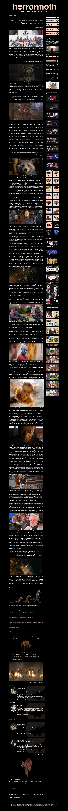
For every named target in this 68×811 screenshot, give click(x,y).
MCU (34, 781)
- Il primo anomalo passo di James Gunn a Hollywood (23, 654)
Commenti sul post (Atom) (18, 797)
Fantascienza (21, 781)
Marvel (31, 781)
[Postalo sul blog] (16, 779)
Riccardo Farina (12, 783)
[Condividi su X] (17, 779)
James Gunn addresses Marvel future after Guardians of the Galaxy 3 (16, 612)
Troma (40, 132)
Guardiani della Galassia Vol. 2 (16, 85)
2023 (12, 781)
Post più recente (13, 794)
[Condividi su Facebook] (18, 779)
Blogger (43, 807)
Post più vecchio (38, 794)
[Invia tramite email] (15, 779)
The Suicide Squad (21, 129)
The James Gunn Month (20, 783)
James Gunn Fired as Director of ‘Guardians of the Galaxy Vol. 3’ (16, 605)
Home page (26, 794)
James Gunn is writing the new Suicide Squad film (14, 607)
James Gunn (27, 781)
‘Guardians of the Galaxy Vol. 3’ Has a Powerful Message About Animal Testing (18, 636)
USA (27, 783)
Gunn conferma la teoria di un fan (12, 627)
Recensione (38, 781)
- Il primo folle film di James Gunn (21, 652)
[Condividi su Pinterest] (19, 779)
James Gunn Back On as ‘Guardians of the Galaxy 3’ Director (15, 610)
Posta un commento (15, 788)
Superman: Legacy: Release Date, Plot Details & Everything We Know (16, 617)
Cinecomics (16, 781)
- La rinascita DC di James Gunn (21, 661)
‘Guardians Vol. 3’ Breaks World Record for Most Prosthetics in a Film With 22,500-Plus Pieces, (19, 638)
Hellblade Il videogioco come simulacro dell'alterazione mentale (52, 39)
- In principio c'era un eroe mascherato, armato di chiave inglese (25, 656)
